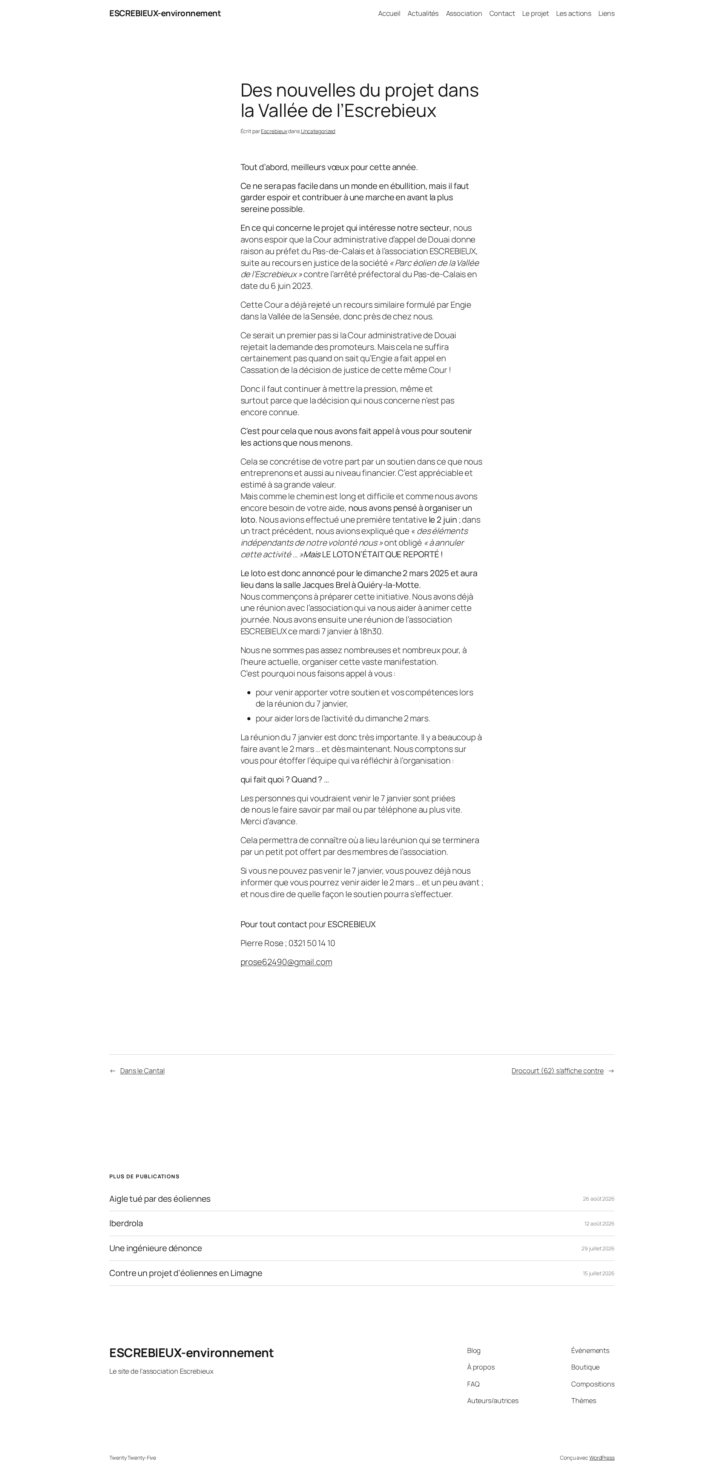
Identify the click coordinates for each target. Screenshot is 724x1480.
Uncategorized (318, 131)
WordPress (602, 1457)
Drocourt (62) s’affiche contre (558, 1070)
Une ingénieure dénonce (155, 1248)
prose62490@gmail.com (286, 962)
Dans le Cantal (142, 1070)
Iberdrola (126, 1223)
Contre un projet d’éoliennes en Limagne (185, 1273)
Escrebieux (274, 131)
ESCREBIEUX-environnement (165, 13)
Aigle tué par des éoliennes (160, 1199)
